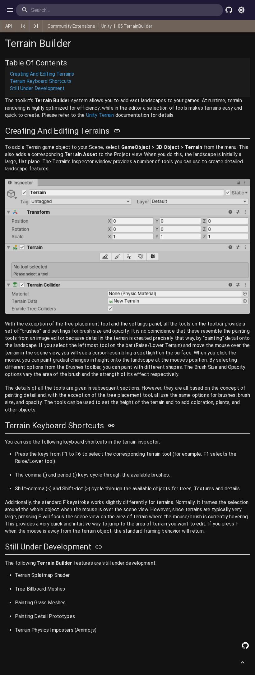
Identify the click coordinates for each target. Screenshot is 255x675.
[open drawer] (10, 10)
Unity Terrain (100, 115)
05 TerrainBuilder (135, 26)
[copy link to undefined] (117, 131)
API (8, 26)
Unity (106, 26)
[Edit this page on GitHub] (245, 645)
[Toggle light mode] (241, 10)
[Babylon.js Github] (229, 10)
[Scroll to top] (242, 662)
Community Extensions (71, 26)
